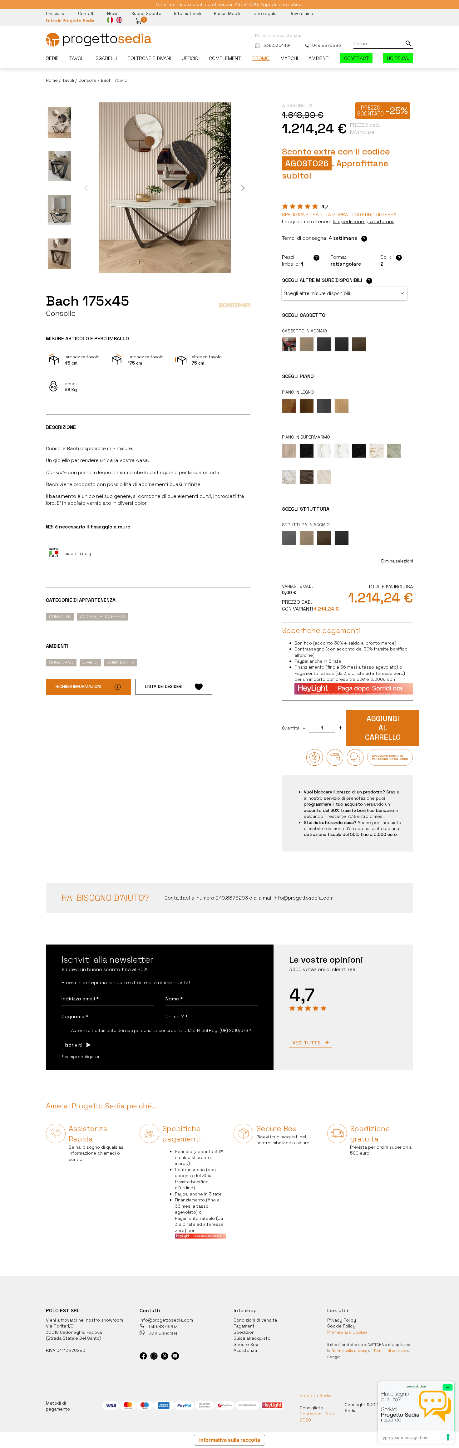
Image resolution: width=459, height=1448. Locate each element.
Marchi (289, 58)
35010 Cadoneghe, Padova (74, 1332)
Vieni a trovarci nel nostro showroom (84, 1320)
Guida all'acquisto (252, 1338)
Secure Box (246, 1344)
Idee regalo (265, 13)
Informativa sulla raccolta (229, 1440)
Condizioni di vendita (255, 1320)
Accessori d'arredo (102, 616)
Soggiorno (61, 662)
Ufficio (190, 58)
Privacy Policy (341, 1320)
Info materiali (187, 13)
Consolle (60, 616)
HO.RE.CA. (398, 58)
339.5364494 (277, 45)
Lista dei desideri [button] (163, 686)
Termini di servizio (389, 1350)
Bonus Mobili (227, 13)
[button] (138, 21)
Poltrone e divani (149, 58)
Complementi (225, 58)
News (113, 13)
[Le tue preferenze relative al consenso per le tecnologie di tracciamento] (448, 1437)
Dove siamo (301, 13)
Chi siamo (56, 13)
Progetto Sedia (315, 1395)
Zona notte (120, 662)
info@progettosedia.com (166, 1320)
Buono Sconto (146, 13)
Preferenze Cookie (347, 1332)
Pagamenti (244, 1326)
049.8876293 (326, 45)
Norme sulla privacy (349, 1350)
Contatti (86, 13)
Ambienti (318, 58)
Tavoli (77, 58)
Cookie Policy (341, 1326)
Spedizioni (244, 1332)
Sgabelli (106, 58)
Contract (356, 58)
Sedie (52, 58)
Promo (260, 58)
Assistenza (245, 1350)
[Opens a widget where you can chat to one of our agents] (416, 1412)
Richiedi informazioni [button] (78, 686)
